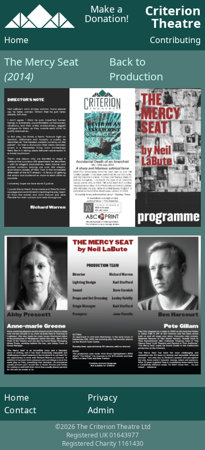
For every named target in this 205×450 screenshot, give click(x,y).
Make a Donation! (107, 14)
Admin (101, 410)
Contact (20, 410)
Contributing (175, 40)
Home (16, 40)
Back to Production (136, 69)
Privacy (103, 397)
